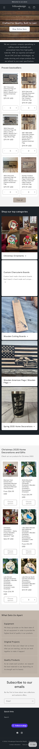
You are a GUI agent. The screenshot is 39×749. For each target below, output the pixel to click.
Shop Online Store (19, 29)
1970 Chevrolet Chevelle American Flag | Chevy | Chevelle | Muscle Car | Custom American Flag (28, 96)
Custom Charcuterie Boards (17, 272)
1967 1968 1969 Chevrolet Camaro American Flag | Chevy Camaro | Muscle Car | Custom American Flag (28, 138)
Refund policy (32, 741)
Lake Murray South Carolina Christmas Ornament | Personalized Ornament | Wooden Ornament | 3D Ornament (28, 582)
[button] (4, 7)
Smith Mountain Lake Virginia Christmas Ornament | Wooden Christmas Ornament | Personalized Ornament (28, 486)
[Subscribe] (32, 701)
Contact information (14, 744)
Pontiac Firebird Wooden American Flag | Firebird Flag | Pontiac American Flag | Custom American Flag (28, 180)
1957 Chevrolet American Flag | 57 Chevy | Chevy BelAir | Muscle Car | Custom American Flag (10, 91)
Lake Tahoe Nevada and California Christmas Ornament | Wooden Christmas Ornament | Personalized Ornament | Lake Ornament (28, 534)
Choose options (10, 502)
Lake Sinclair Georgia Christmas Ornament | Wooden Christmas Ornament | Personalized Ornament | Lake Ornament (10, 583)
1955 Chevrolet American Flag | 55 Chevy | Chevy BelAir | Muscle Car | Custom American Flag (10, 180)
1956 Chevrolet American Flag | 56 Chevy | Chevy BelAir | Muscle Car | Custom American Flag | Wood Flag (10, 132)
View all (20, 200)
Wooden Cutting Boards (15, 336)
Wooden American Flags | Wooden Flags (19, 381)
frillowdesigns (11, 741)
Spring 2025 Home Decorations (18, 426)
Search (6, 717)
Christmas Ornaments (14, 256)
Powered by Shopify (21, 741)
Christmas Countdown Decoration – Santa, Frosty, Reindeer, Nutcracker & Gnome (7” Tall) (10, 532)
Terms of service (27, 744)
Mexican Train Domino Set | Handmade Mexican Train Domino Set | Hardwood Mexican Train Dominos (10, 484)
